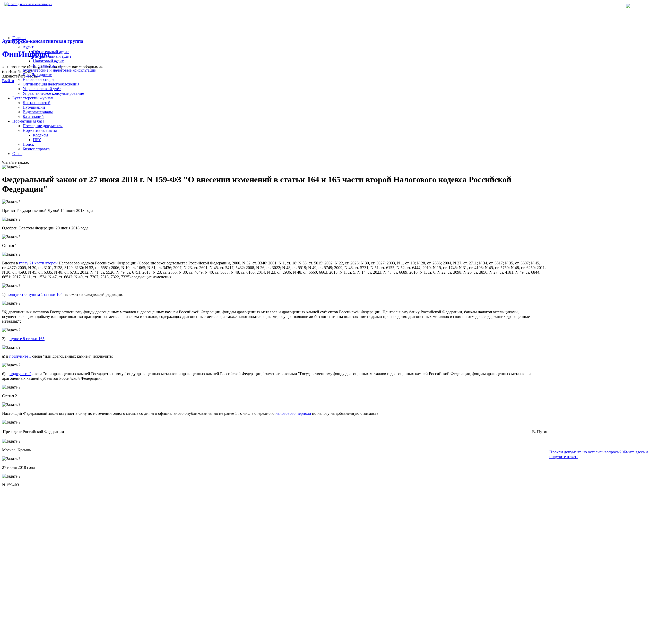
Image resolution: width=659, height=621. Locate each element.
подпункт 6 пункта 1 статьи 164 (34, 294)
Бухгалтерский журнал (32, 98)
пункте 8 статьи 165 (27, 339)
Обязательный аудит (51, 51)
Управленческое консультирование (53, 93)
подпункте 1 (20, 356)
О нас (17, 153)
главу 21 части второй (38, 263)
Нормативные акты (40, 130)
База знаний (33, 116)
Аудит (28, 47)
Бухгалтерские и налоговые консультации (60, 70)
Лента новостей (36, 102)
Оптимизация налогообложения (51, 84)
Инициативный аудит (52, 56)
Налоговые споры (38, 79)
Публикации (34, 107)
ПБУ (37, 139)
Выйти (8, 81)
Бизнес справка (36, 149)
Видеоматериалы (38, 112)
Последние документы (43, 126)
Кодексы (40, 135)
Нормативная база (69, 4)
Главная (19, 38)
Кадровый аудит (47, 65)
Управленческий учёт (42, 89)
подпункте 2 (20, 374)
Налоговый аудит (48, 61)
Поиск (28, 144)
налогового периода (293, 413)
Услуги (18, 42)
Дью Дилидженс (37, 75)
